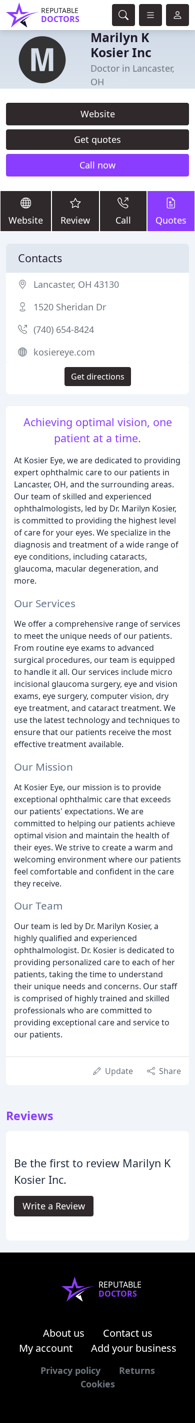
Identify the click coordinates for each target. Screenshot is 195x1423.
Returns (137, 1370)
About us (63, 1333)
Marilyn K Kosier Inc (121, 45)
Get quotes (97, 139)
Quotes (171, 220)
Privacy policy (70, 1370)
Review (75, 220)
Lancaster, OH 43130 (76, 284)
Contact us (127, 1333)
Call (123, 220)
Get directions (97, 376)
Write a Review (53, 1206)
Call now (98, 165)
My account (45, 1348)
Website (97, 114)
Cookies (97, 1384)
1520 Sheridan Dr (70, 307)
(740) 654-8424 (64, 329)
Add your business (133, 1348)
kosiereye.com (64, 352)
